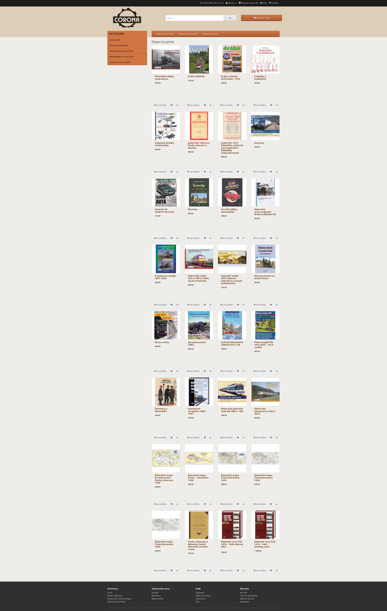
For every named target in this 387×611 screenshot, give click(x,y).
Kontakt (155, 592)
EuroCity (259, 142)
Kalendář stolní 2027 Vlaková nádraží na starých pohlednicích (231, 279)
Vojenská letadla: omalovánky (164, 144)
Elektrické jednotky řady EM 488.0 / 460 (232, 410)
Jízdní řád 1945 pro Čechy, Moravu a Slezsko (198, 145)
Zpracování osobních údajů (119, 598)
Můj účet (243, 592)
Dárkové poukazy (203, 595)
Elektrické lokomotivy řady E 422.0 (264, 411)
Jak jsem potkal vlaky (197, 343)
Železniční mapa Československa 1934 (230, 478)
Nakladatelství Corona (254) (121, 56)
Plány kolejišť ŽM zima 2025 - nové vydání (263, 345)
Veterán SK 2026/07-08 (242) (164, 210)
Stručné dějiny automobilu (229, 210)
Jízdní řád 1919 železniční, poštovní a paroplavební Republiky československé (232, 147)
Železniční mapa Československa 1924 (263, 478)
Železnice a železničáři (161, 410)
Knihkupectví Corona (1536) (121, 51)
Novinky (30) (114, 40)
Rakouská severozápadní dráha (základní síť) (265, 212)
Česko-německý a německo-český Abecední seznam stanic (198, 545)
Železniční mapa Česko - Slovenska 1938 (198, 478)
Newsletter (244, 601)
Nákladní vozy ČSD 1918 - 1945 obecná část (232, 544)
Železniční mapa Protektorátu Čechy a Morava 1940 (164, 479)
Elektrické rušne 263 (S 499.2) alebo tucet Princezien (198, 278)
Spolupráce (201, 598)
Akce (198, 601)
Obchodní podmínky (116, 601)
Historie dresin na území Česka (264, 277)
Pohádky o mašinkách (260, 77)
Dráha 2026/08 (196, 76)
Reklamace (156, 595)
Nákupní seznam (247, 598)
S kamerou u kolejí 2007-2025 (165, 277)
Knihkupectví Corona (165, 34)
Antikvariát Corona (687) (119, 62)
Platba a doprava (114, 595)
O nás (109, 592)
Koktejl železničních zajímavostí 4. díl (232, 343)
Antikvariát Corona (210, 34)
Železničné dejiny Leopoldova (164, 77)
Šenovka (192, 209)
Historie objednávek (248, 595)
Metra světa (162, 342)
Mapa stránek (157, 598)
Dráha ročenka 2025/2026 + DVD (230, 77)
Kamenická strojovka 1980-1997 (197, 411)
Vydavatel (200, 592)
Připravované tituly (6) (118, 45)
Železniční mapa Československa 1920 (164, 544)
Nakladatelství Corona (188, 34)
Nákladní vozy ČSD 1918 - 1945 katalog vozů (264, 544)
